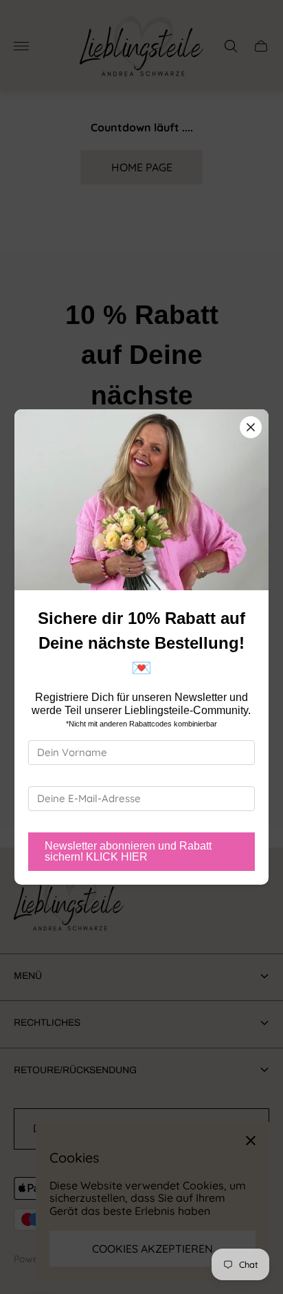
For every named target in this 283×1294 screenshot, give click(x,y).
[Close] (251, 427)
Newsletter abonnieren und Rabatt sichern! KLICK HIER (128, 851)
